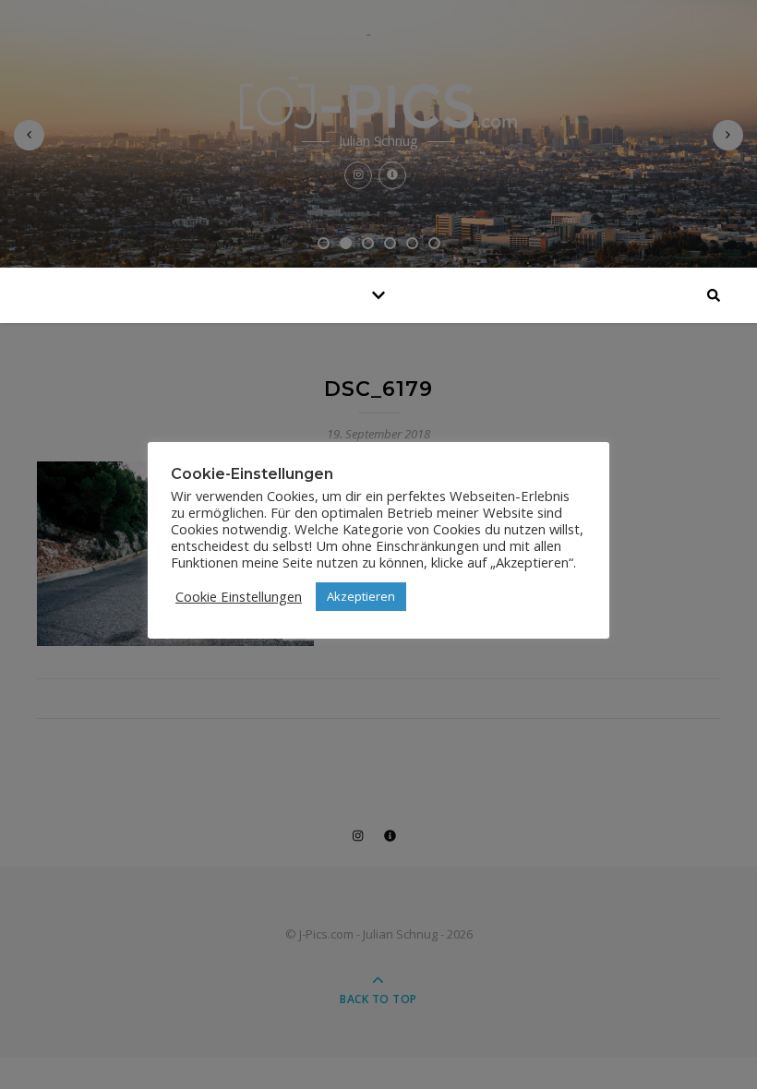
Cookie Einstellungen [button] (238, 596)
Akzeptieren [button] (361, 596)
